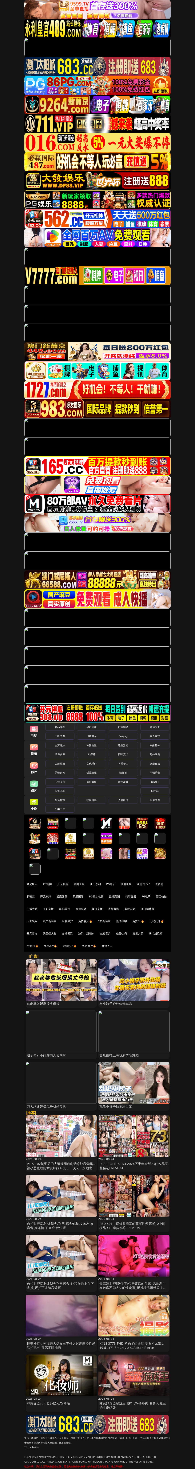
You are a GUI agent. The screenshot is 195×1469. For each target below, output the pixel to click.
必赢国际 (62, 896)
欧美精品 (123, 727)
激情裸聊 (121, 921)
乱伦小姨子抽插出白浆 (115, 1106)
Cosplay (123, 736)
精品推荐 (60, 727)
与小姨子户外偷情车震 (115, 1003)
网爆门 (155, 782)
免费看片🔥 (85, 921)
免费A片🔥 (50, 946)
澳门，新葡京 (86, 933)
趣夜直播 (97, 909)
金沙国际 (67, 933)
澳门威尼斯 (155, 933)
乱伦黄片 (64, 909)
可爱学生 (123, 763)
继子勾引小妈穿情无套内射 (46, 1055)
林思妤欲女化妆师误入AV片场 (48, 1403)
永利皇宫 (67, 921)
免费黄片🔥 (89, 946)
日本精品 (91, 736)
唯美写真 (123, 782)
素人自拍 (155, 736)
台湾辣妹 (60, 745)
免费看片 (105, 933)
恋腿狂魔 (155, 763)
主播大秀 (32, 909)
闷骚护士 (155, 772)
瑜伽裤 (123, 772)
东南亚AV (155, 745)
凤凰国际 (78, 896)
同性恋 (155, 790)
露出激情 (91, 782)
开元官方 (32, 933)
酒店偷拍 (161, 896)
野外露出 (155, 754)
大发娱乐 (32, 921)
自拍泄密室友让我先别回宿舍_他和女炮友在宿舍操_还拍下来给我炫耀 (60, 1285)
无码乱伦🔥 (157, 921)
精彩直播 (130, 896)
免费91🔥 (32, 946)
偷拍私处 (81, 909)
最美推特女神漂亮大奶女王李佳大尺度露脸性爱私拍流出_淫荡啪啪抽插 (61, 1345)
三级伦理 (60, 736)
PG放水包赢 (96, 896)
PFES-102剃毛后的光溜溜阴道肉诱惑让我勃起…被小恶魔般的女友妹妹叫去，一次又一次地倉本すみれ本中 (61, 1168)
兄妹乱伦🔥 (70, 946)
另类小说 (60, 809)
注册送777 (143, 884)
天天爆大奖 (50, 933)
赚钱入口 (107, 946)
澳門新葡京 (50, 921)
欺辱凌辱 (60, 754)
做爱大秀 (121, 933)
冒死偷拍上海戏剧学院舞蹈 (119, 1055)
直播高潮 (114, 896)
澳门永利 (95, 884)
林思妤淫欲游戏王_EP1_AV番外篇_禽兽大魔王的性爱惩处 (132, 1405)
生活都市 (60, 800)
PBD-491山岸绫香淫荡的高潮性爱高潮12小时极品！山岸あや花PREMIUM (132, 1225)
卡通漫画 (60, 782)
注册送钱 (126, 884)
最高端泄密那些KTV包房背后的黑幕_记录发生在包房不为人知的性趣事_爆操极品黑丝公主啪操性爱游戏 (132, 1287)
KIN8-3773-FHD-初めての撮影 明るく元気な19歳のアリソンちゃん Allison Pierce (132, 1345)
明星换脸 (91, 772)
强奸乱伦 (91, 727)
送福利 (159, 884)
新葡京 (31, 896)
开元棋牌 (62, 884)
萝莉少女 (155, 727)
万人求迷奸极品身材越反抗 (46, 1106)
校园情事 (91, 800)
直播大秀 (138, 933)
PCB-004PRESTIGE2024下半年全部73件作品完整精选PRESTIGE (133, 1166)
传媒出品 (60, 790)
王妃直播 (48, 909)
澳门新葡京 (147, 909)
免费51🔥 (138, 921)
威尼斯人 (32, 884)
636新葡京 (104, 921)
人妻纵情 (123, 800)
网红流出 (123, 754)
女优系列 (91, 763)
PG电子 (110, 884)
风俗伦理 (155, 800)
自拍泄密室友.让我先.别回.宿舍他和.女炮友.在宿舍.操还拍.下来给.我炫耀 (60, 1225)
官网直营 (79, 884)
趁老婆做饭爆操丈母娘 (43, 1003)
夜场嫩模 (113, 909)
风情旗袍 (60, 772)
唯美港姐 (123, 745)
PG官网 (47, 884)
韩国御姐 (91, 745)
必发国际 (130, 909)
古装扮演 (60, 763)
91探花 (91, 754)
